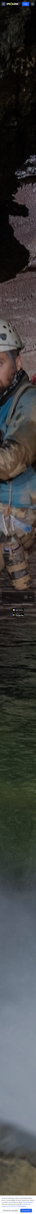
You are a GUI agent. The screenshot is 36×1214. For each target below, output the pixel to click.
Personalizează (28, 1202)
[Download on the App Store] (18, 610)
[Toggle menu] (4, 4)
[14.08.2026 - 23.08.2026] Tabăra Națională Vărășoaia (18, 604)
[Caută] (26, 597)
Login (26, 4)
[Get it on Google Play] (18, 615)
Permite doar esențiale (10, 1210)
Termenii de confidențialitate (17, 1206)
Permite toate (26, 1210)
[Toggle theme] (32, 4)
